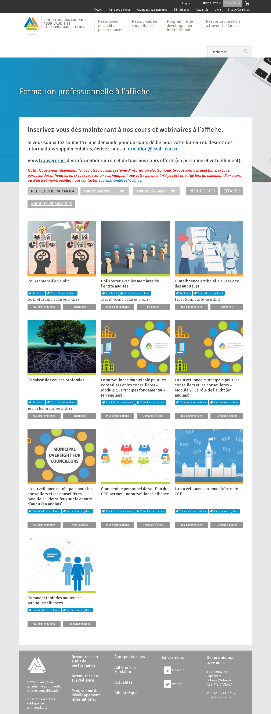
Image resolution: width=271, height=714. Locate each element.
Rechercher (202, 191)
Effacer (232, 191)
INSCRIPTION (212, 3)
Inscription (80, 307)
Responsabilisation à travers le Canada (223, 23)
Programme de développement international (181, 25)
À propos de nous (120, 9)
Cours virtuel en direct (63, 293)
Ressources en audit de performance (109, 25)
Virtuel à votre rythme (152, 402)
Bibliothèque (181, 9)
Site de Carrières (239, 9)
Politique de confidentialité (36, 705)
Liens (218, 9)
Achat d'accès (80, 525)
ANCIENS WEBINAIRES (51, 203)
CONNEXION (232, 3)
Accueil (98, 9)
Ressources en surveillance (144, 23)
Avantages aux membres (152, 9)
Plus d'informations (44, 307)
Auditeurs (38, 293)
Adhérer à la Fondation (125, 669)
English (186, 3)
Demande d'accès (153, 416)
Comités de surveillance (119, 402)
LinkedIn (177, 670)
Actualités (202, 9)
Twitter (176, 684)
